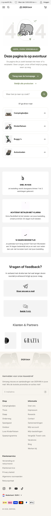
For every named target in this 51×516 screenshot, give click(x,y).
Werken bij (32, 448)
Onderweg (6, 418)
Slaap (4, 414)
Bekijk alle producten (23, 83)
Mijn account (33, 427)
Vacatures (32, 440)
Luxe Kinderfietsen (10, 431)
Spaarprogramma (9, 436)
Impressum (32, 410)
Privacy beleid (8, 472)
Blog (30, 444)
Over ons (31, 406)
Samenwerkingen (35, 423)
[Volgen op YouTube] (16, 488)
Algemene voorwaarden (12, 476)
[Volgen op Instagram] (4, 488)
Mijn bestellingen (35, 431)
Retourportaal (8, 481)
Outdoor (5, 427)
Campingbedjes (9, 406)
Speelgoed (7, 423)
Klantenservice (8, 468)
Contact (31, 418)
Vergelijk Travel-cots (36, 436)
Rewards (31, 414)
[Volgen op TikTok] (22, 488)
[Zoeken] (44, 94)
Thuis (4, 410)
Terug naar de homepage (23, 76)
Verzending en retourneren (8, 462)
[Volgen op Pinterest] (10, 488)
